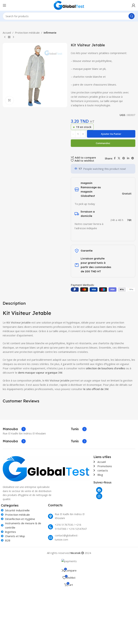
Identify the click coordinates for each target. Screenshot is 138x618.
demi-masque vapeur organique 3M (40, 372)
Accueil (7, 32)
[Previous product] (5, 37)
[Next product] (13, 37)
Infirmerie (50, 32)
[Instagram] (99, 496)
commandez (103, 143)
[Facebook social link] (115, 158)
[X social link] (119, 158)
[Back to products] (9, 37)
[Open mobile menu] (4, 5)
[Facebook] (99, 490)
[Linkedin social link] (128, 158)
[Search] (131, 16)
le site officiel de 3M (95, 389)
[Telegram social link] (132, 158)
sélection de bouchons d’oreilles (105, 368)
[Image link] (46, 468)
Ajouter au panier (111, 133)
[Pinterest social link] (123, 158)
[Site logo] (69, 5)
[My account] (133, 5)
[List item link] (69, 516)
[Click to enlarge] (9, 100)
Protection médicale (27, 32)
